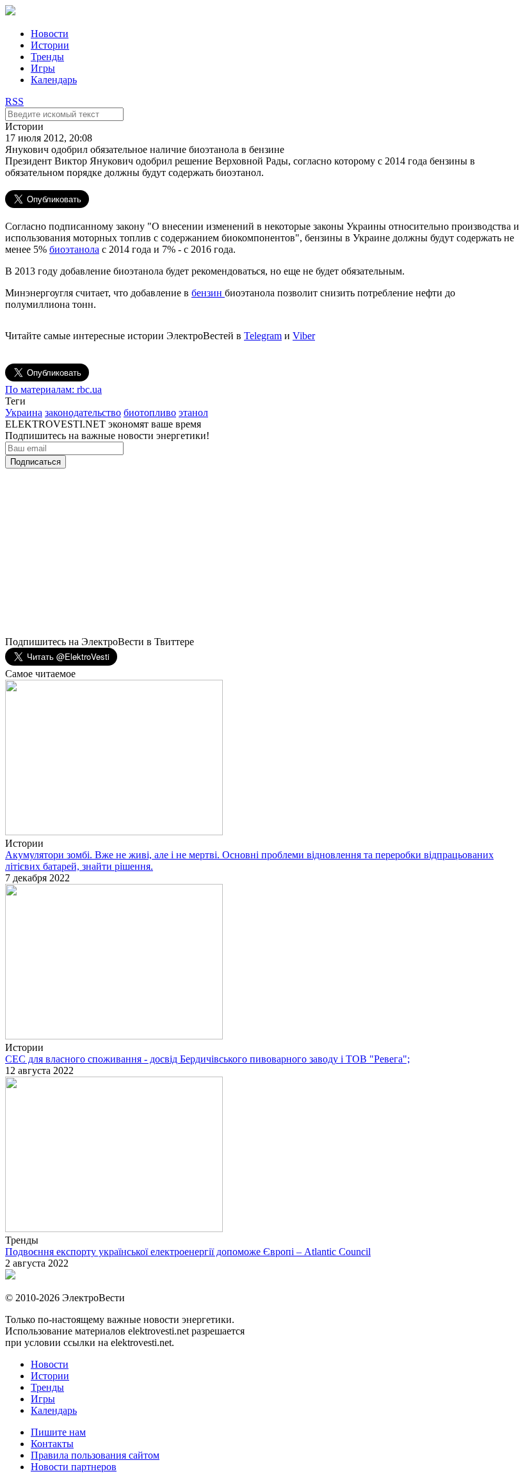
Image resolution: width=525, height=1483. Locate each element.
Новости (50, 33)
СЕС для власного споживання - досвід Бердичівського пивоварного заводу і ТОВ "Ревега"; (207, 1059)
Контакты (52, 1443)
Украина (23, 412)
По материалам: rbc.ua (53, 389)
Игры (43, 68)
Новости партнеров (74, 1466)
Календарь (54, 79)
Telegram (263, 335)
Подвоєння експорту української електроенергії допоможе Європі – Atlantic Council (188, 1251)
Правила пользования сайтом (95, 1455)
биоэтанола (74, 249)
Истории (50, 45)
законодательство (83, 412)
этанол (193, 412)
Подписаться (35, 462)
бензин (208, 292)
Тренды (47, 56)
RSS (14, 101)
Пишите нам (58, 1432)
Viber (304, 335)
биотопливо (150, 412)
